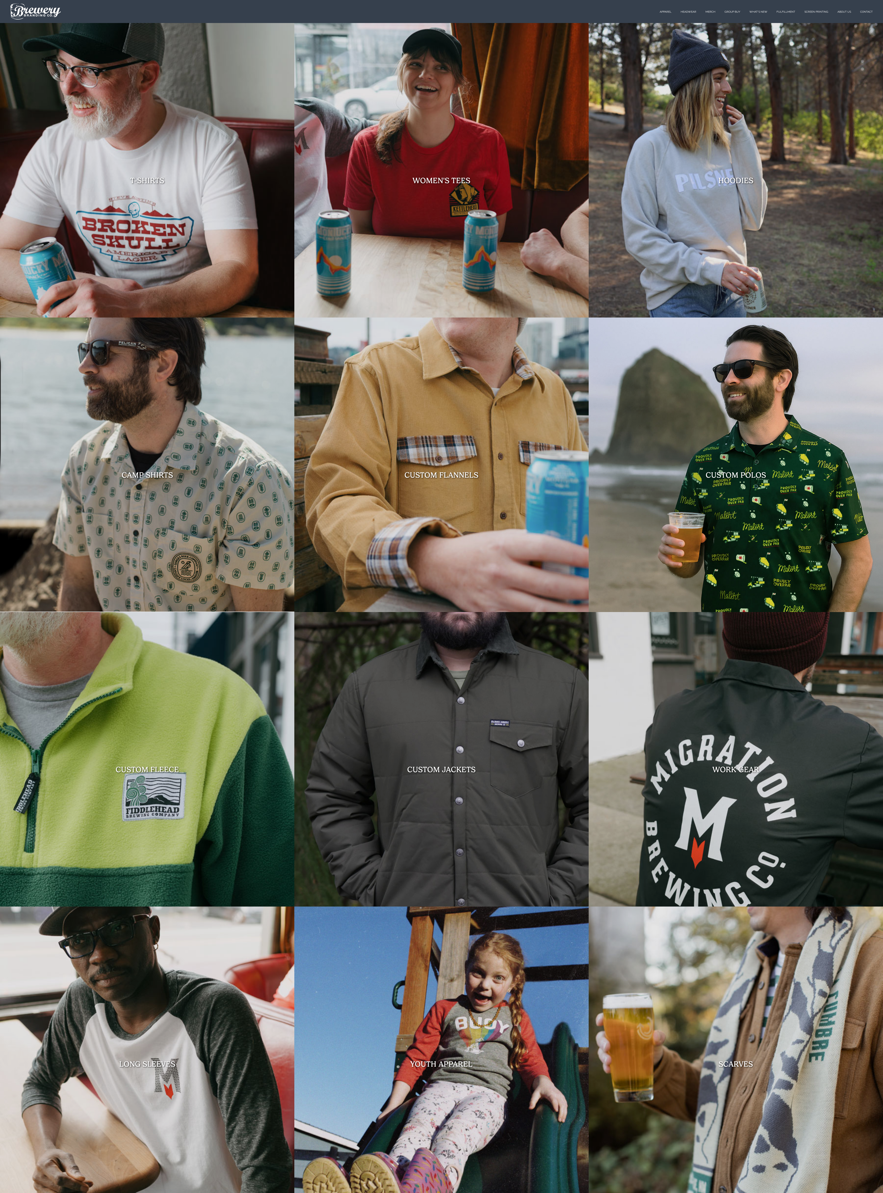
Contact (866, 11)
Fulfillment (786, 11)
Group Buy (732, 11)
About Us (844, 11)
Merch (710, 11)
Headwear (688, 11)
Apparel (665, 11)
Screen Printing (816, 11)
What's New (758, 11)
